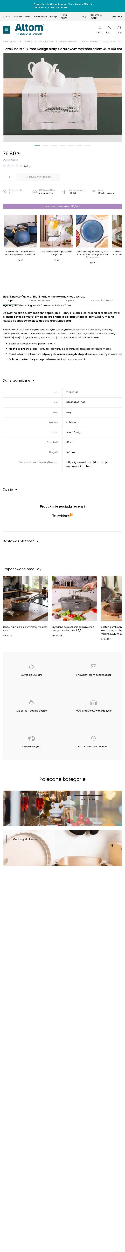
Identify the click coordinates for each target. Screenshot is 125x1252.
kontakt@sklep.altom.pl (45, 16)
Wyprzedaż (88, 799)
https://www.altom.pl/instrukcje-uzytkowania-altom (87, 464)
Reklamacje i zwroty (96, 16)
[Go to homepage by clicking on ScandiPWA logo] (29, 30)
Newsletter (117, 16)
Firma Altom (64, 16)
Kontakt (6, 16)
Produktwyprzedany (39, 176)
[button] (62, 97)
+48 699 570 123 (22, 16)
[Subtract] (5, 177)
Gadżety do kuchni (25, 839)
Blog (84, 16)
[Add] (14, 177)
